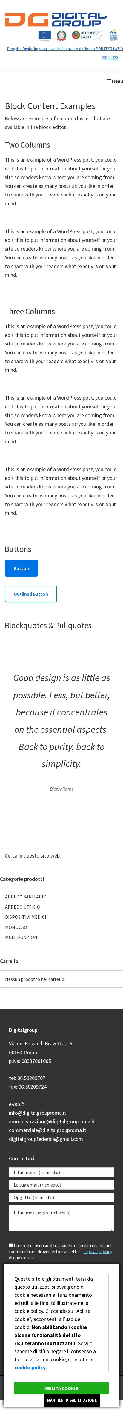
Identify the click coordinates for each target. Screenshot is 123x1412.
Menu (117, 81)
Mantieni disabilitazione (72, 1400)
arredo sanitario (26, 897)
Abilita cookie (61, 1388)
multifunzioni (22, 937)
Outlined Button (31, 594)
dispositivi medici (25, 917)
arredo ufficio (22, 907)
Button (21, 568)
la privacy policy (98, 1251)
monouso (16, 927)
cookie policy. (30, 1367)
